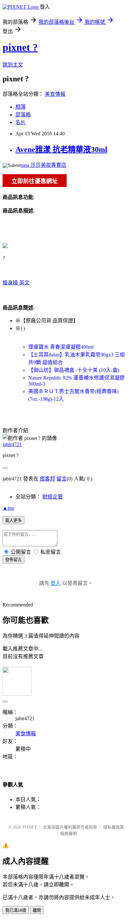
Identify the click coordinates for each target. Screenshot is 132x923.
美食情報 (55, 94)
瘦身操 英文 (16, 282)
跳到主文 (13, 64)
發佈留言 (13, 559)
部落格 (23, 114)
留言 (61, 478)
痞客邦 (47, 478)
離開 (37, 910)
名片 (20, 122)
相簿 (20, 107)
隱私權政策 (113, 827)
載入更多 (13, 520)
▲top (8, 508)
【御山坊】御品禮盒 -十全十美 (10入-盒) (73, 370)
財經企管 (52, 496)
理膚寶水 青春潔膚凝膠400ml (61, 347)
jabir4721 (12, 444)
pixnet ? (20, 47)
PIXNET (29, 827)
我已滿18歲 (15, 910)
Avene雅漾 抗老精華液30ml (61, 149)
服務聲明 (68, 833)
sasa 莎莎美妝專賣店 (43, 165)
